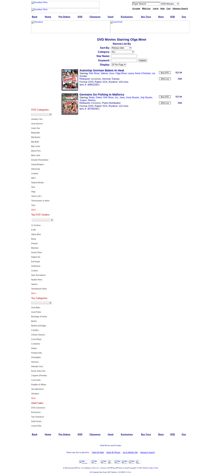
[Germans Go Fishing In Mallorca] (69, 114)
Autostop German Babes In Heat (101, 70)
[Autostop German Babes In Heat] (69, 90)
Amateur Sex (37, 119)
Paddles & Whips (38, 384)
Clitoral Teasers (38, 335)
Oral (33, 187)
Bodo (91, 97)
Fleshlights (36, 357)
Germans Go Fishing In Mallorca (101, 94)
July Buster (146, 97)
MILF (33, 178)
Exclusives (40, 46)
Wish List (165, 79)
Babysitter (35, 133)
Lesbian (34, 173)
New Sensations (38, 275)
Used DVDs (40, 54)
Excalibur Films (152, 468)
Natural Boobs (37, 182)
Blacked (34, 248)
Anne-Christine (143, 73)
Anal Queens (37, 124)
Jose (111, 73)
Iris (116, 97)
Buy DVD (165, 73)
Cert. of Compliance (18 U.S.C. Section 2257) (94, 468)
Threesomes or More (40, 201)
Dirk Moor (94, 73)
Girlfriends (35, 266)
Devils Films (36, 252)
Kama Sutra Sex (38, 371)
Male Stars (40, 94)
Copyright (132, 468)
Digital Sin (35, 257)
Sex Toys (40, 62)
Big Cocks (35, 146)
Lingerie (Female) (39, 375)
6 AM (33, 230)
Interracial (35, 169)
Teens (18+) (36, 196)
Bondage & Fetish (39, 316)
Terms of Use (123, 468)
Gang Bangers (37, 164)
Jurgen (83, 100)
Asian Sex (35, 128)
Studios (40, 78)
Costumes (35, 344)
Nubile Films (36, 280)
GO (183, 3)
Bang (33, 239)
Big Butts (35, 142)
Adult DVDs (40, 38)
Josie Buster (132, 97)
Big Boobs (35, 137)
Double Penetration (39, 160)
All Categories (40, 70)
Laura (131, 73)
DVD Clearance (38, 408)
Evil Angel (35, 261)
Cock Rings (36, 339)
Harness (35, 362)
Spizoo (34, 284)
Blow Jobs (35, 155)
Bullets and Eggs (38, 326)
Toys (33, 205)
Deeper (34, 243)
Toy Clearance (37, 417)
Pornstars (40, 86)
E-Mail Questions (69, 468)
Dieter (99, 97)
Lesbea (34, 271)
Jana (122, 97)
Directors (40, 102)
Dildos (34, 348)
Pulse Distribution (111, 102)
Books (34, 321)
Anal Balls (35, 307)
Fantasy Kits (36, 353)
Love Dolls (36, 380)
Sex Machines (37, 389)
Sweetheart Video (39, 289)
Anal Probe (36, 312)
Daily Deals (36, 421)
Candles (35, 330)
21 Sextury (36, 225)
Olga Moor (121, 73)
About (114, 468)
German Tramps (111, 78)
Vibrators (35, 394)
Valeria (104, 73)
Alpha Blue (36, 234)
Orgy (33, 192)
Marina (91, 100)
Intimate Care (37, 366)
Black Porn (36, 151)
